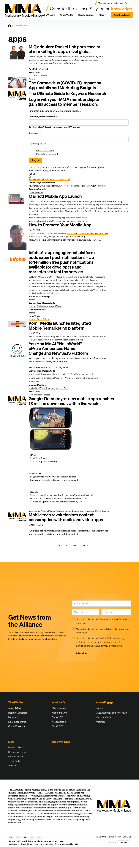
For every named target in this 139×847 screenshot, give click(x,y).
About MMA (14, 708)
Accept (112, 842)
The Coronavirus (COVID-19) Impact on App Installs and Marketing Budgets (65, 85)
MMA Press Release (38, 75)
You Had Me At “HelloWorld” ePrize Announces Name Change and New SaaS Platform (58, 348)
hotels (78, 217)
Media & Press (15, 756)
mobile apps (80, 185)
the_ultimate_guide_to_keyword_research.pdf (49, 179)
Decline (123, 842)
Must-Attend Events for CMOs (111, 713)
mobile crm (34, 381)
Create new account (45, 150)
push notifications (37, 306)
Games (105, 511)
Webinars (100, 722)
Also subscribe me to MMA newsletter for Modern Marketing (101, 621)
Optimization (93, 185)
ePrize (56, 378)
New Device (96, 511)
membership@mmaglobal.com (50, 170)
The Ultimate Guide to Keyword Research (67, 93)
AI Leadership (59, 722)
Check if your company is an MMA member (62, 126)
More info (74, 844)
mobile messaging (58, 374)
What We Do (66, 15)
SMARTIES (57, 726)
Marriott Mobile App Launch (55, 196)
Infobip (32, 312)
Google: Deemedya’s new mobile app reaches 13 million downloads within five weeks (71, 401)
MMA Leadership (17, 722)
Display (51, 511)
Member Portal (16, 747)
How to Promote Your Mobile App (60, 224)
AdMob (44, 511)
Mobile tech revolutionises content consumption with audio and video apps (66, 517)
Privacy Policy (114, 836)
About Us (13, 765)
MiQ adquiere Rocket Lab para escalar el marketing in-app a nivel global (64, 49)
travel (84, 217)
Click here (77, 110)
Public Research (36, 192)
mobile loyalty (35, 378)
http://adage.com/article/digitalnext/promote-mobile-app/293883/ (68, 234)
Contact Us (101, 836)
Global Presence (16, 726)
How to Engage (86, 15)
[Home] (9, 25)
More (104, 16)
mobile (102, 185)
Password (35, 133)
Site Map (127, 836)
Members (13, 717)
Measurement (59, 708)
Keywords (33, 185)
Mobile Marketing (53, 221)
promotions (47, 378)
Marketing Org (59, 713)
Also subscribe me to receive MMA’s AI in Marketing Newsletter (102, 631)
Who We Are (48, 15)
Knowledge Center (18, 752)
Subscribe (118, 3)
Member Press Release (39, 319)
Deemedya (70, 511)
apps (45, 185)
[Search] (127, 2)
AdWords (60, 511)
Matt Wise (33, 388)
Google (37, 511)
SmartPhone (56, 306)
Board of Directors (17, 713)
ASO (40, 185)
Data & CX (57, 717)
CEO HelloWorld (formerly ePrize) (53, 388)
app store (52, 185)
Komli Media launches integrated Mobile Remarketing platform (60, 325)
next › (75, 545)
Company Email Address (43, 116)
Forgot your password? (38, 143)
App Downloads (82, 511)
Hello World (76, 378)
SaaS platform (74, 374)
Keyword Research (66, 185)
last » (85, 545)
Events (99, 708)
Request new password (47, 154)
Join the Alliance (121, 15)
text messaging (88, 374)
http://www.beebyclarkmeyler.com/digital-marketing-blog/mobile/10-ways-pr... (65, 240)
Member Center (104, 717)
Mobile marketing (53, 217)
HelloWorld (65, 378)
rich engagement (90, 378)
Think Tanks (14, 761)
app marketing (68, 217)
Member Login (105, 3)
